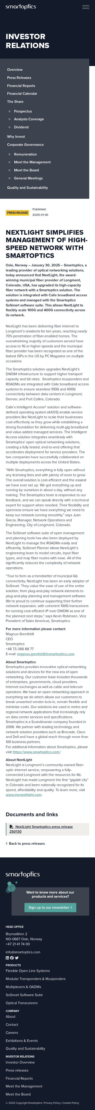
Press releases (17, 1070)
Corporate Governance (25, 144)
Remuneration (25, 154)
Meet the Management (32, 162)
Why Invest (16, 136)
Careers (12, 1032)
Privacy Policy (52, 1103)
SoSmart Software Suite (24, 995)
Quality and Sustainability (27, 187)
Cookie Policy (70, 1103)
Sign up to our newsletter (49, 907)
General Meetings (28, 178)
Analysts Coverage (29, 119)
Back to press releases (27, 843)
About (10, 1016)
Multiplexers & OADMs (23, 986)
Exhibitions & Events (22, 1040)
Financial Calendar (22, 93)
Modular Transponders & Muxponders (35, 978)
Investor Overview (20, 1062)
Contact (12, 1024)
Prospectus (23, 111)
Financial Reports (21, 85)
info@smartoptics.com (23, 952)
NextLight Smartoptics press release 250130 (41, 829)
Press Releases (19, 77)
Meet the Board (26, 170)
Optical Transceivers (22, 1003)
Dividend (21, 127)
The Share (15, 101)
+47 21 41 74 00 (18, 944)
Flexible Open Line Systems (28, 970)
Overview (15, 69)
